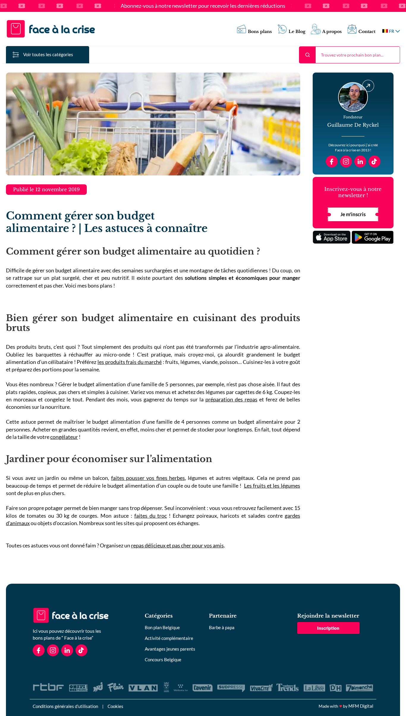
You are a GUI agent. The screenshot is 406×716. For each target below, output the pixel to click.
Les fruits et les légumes (272, 485)
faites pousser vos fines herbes (148, 478)
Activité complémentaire (169, 638)
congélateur (64, 437)
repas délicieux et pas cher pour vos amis (177, 545)
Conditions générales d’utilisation (65, 706)
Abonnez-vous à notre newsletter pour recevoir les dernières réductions (203, 6)
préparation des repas (231, 399)
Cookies (115, 706)
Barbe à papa (222, 627)
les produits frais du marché (129, 362)
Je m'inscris (353, 214)
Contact (366, 31)
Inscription (328, 628)
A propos (332, 31)
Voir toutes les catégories (48, 54)
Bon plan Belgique (162, 627)
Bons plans (260, 31)
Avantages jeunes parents (170, 648)
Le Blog (297, 31)
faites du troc (150, 515)
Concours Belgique (163, 659)
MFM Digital (360, 706)
